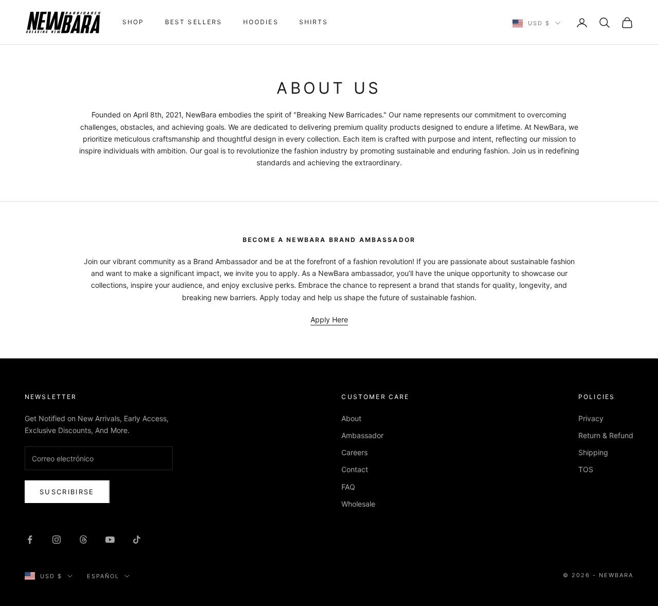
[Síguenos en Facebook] (30, 539)
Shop (133, 22)
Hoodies (261, 22)
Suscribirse (67, 492)
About (351, 418)
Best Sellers (194, 22)
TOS (585, 469)
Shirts (313, 22)
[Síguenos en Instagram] (56, 539)
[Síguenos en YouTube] (110, 539)
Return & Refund (605, 435)
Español (103, 576)
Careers (354, 452)
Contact (354, 469)
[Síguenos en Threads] (83, 539)
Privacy (591, 418)
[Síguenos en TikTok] (137, 539)
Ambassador (362, 435)
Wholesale (358, 503)
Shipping (593, 452)
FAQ (348, 486)
